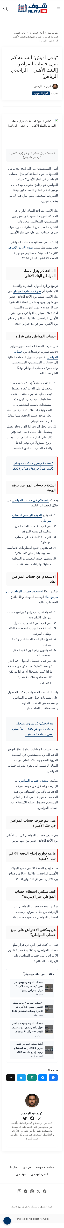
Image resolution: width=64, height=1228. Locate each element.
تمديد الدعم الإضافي (20, 247)
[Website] (39, 1118)
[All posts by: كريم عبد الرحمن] (32, 1100)
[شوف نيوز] (32, 8)
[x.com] (38, 1191)
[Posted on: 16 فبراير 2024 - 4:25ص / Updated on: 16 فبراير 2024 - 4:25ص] (29, 86)
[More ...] (10, 1077)
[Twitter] (21, 1077)
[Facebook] (53, 1077)
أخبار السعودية (37, 33)
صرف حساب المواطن (27, 291)
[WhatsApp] (32, 1077)
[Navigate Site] (58, 9)
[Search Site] (5, 9)
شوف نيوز (53, 33)
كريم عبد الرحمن (42, 86)
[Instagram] (32, 1191)
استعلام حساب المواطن (34, 780)
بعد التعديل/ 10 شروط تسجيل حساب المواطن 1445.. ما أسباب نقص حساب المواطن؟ (32, 729)
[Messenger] (42, 1077)
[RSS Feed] (19, 1191)
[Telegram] (26, 1191)
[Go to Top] (7, 1221)
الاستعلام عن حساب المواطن (30, 500)
